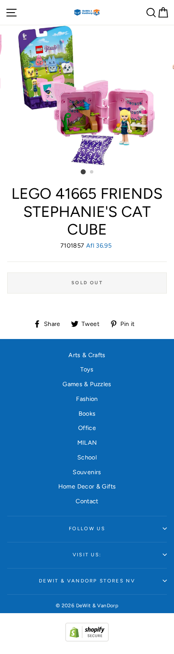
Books (87, 413)
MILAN (87, 442)
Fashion (87, 399)
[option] (87, 95)
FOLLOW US (87, 528)
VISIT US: (87, 555)
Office (87, 428)
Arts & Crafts (87, 355)
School (87, 457)
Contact (87, 501)
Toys (86, 369)
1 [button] (83, 171)
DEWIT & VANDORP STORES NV (87, 581)
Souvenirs (87, 472)
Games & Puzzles (87, 384)
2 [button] (92, 172)
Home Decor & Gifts (87, 486)
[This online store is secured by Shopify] (87, 639)
